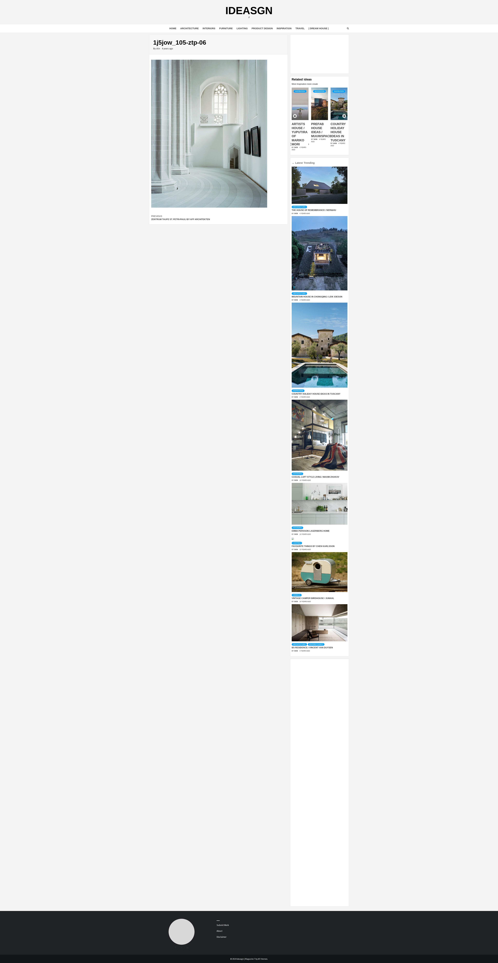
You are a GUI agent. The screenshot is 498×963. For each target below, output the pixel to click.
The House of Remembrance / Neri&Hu (314, 210)
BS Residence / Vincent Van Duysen (312, 647)
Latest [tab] (299, 162)
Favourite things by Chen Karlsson (313, 546)
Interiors (209, 28)
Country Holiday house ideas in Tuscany (318, 132)
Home (172, 28)
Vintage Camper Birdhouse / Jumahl (313, 598)
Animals (296, 595)
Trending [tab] (309, 162)
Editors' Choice (316, 644)
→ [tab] (293, 162)
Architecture (189, 28)
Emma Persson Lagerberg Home (311, 531)
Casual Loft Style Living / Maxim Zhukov (315, 477)
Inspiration (284, 28)
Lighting (242, 28)
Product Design (262, 28)
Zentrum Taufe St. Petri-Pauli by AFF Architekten (180, 217)
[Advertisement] (319, 54)
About (219, 931)
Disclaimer (221, 936)
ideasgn (249, 10)
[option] (300, 121)
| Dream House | (319, 28)
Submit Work (223, 925)
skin (158, 48)
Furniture (226, 28)
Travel (300, 28)
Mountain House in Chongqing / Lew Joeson (317, 297)
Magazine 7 (250, 959)
